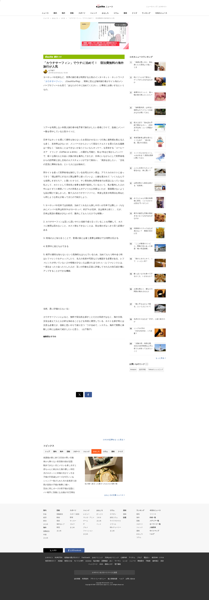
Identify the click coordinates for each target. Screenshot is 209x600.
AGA (101, 564)
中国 (44, 534)
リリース (153, 514)
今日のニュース (161, 13)
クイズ (134, 13)
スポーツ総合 (74, 514)
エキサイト (163, 6)
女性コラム (114, 517)
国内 (55, 13)
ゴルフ (72, 524)
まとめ (45, 524)
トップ (47, 451)
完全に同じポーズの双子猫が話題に (59, 488)
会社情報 (77, 579)
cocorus (88, 561)
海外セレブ (60, 524)
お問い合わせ (130, 579)
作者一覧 (153, 517)
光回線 (60, 561)
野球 (71, 517)
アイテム (132, 557)
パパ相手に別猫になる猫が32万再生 (59, 492)
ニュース (45, 13)
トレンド (93, 13)
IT (84, 524)
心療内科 (124, 557)
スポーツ (81, 13)
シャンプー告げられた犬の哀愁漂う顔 (59, 481)
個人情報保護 (112, 579)
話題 (124, 517)
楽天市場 (142, 369)
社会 (44, 514)
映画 (58, 517)
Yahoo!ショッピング (155, 369)
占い (111, 561)
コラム (116, 13)
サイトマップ (154, 531)
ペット (99, 524)
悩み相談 (96, 561)
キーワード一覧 (155, 524)
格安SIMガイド (50, 561)
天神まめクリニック (112, 557)
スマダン (113, 514)
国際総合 (46, 531)
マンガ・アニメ (88, 517)
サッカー (73, 521)
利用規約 (85, 579)
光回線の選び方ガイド (72, 557)
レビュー (86, 514)
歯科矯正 (155, 561)
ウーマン (118, 561)
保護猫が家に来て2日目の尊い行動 (58, 457)
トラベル (113, 524)
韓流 (58, 527)
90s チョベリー (115, 527)
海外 (63, 13)
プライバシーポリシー (98, 579)
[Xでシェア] (79, 394)
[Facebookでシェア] (88, 394)
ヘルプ (152, 534)
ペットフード (93, 564)
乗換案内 (141, 561)
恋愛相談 (104, 561)
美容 (162, 561)
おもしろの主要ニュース (113, 495)
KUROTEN (58, 557)
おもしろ (105, 13)
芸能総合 (60, 514)
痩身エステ (109, 564)
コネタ (99, 517)
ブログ (139, 557)
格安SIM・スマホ (158, 557)
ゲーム (85, 521)
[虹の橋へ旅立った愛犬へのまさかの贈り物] (104, 469)
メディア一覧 (154, 521)
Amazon (133, 369)
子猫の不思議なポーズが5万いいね (58, 477)
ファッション (88, 531)
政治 (44, 521)
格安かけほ (68, 561)
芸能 (72, 13)
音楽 (58, 521)
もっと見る (160, 358)
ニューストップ (151, 6)
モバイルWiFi (78, 561)
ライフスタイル (115, 521)
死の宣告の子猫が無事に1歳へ (56, 484)
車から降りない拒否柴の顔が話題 (58, 461)
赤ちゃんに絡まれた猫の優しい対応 (59, 469)
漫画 (125, 13)
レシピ (125, 561)
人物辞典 (153, 527)
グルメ (85, 527)
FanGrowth (86, 557)
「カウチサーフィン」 (53, 81)
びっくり (100, 514)
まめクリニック (97, 557)
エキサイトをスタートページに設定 (104, 572)
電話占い (147, 557)
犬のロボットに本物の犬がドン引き (59, 473)
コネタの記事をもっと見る (113, 440)
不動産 (148, 561)
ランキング (146, 13)
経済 (44, 517)
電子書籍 (118, 564)
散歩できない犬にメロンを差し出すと (59, 465)
